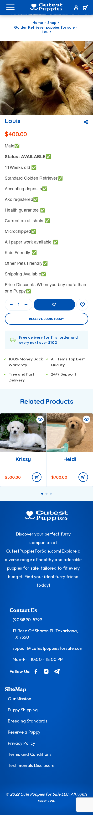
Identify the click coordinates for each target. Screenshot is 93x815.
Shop (52, 22)
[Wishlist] (82, 304)
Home (37, 22)
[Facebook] (36, 671)
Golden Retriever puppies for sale (44, 27)
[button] (36, 477)
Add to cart (54, 304)
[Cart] (85, 8)
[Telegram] (56, 671)
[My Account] (76, 8)
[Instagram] (46, 671)
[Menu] (10, 7)
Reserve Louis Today (46, 319)
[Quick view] (40, 419)
